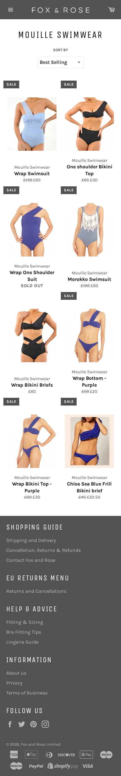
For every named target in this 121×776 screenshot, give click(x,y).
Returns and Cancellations (36, 591)
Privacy (14, 683)
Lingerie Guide (22, 642)
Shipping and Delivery (31, 540)
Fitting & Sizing (24, 622)
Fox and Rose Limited (40, 744)
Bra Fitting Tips (23, 632)
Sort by (60, 50)
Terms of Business (26, 693)
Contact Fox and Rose (30, 560)
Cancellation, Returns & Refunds (43, 550)
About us (16, 673)
